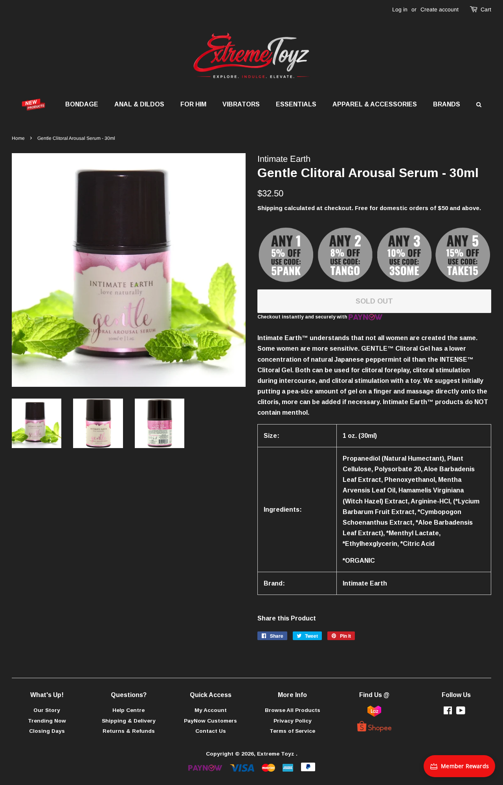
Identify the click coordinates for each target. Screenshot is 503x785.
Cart (486, 9)
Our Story (46, 710)
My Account (211, 710)
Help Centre (128, 710)
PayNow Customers (210, 721)
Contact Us (210, 731)
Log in (400, 9)
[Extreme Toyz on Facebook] (447, 712)
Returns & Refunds (129, 731)
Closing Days (47, 731)
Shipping (270, 208)
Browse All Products (292, 710)
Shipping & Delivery (129, 721)
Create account (439, 9)
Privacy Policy (293, 721)
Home (18, 138)
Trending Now (47, 721)
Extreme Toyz (276, 754)
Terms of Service (292, 731)
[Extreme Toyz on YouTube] (460, 712)
